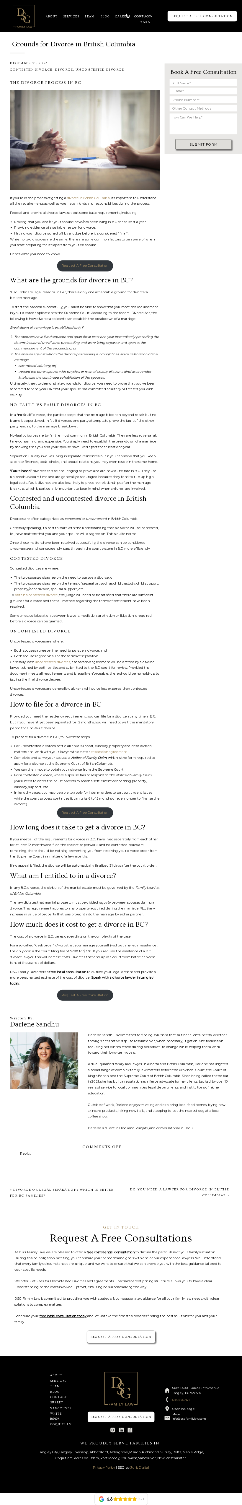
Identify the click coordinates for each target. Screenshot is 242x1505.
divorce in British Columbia (88, 198)
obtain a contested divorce (36, 595)
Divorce (64, 69)
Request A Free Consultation (85, 265)
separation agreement (109, 752)
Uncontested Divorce (100, 69)
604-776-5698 (182, 1400)
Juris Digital (139, 1468)
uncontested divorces (52, 662)
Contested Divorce (31, 69)
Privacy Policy (104, 1468)
